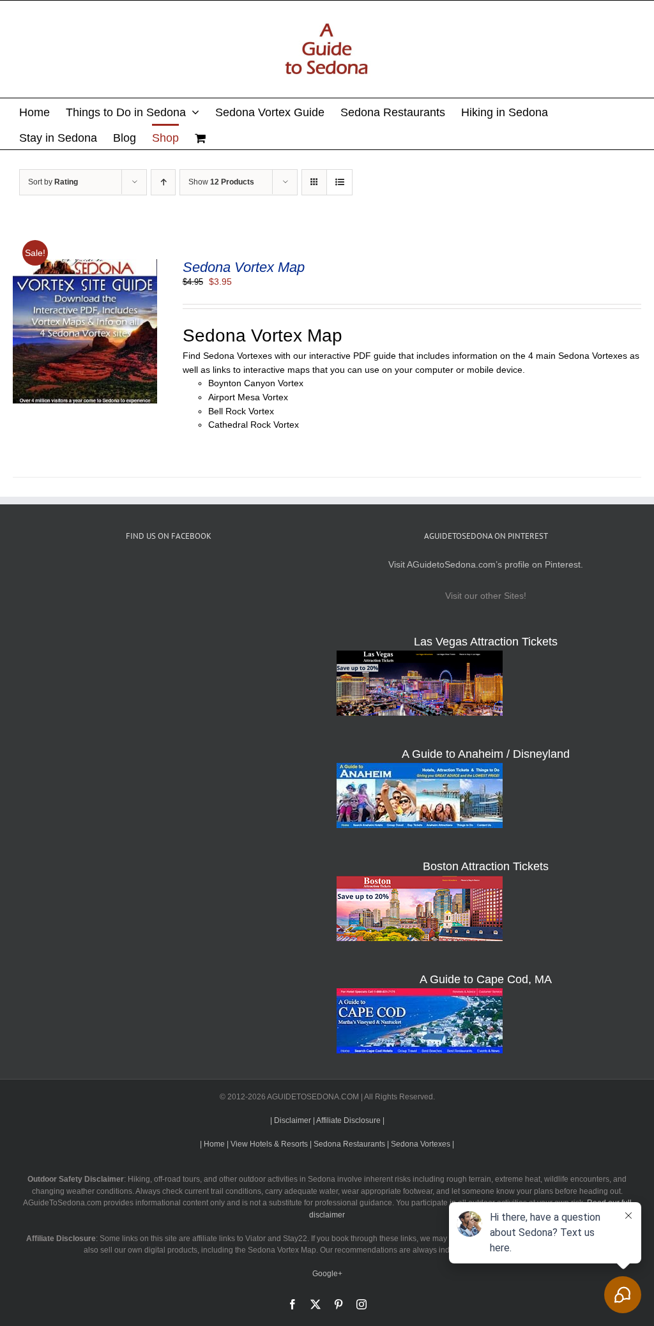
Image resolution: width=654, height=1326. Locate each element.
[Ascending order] (163, 182)
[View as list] (339, 182)
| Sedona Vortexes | (420, 1144)
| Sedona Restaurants (347, 1144)
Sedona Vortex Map (244, 267)
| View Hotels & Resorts (267, 1144)
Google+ (327, 1273)
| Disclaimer (290, 1120)
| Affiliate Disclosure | (348, 1120)
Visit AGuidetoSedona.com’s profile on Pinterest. (485, 564)
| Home (212, 1144)
